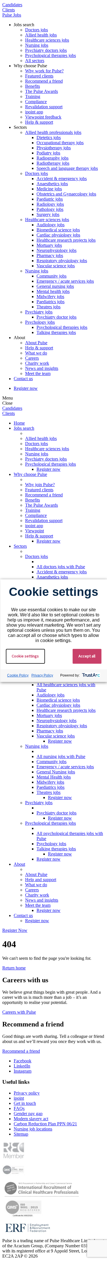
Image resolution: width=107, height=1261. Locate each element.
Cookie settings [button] (25, 656)
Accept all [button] (86, 656)
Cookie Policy (18, 675)
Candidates (12, 4)
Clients (8, 9)
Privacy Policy (42, 675)
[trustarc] (90, 676)
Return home (14, 967)
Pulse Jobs (11, 15)
